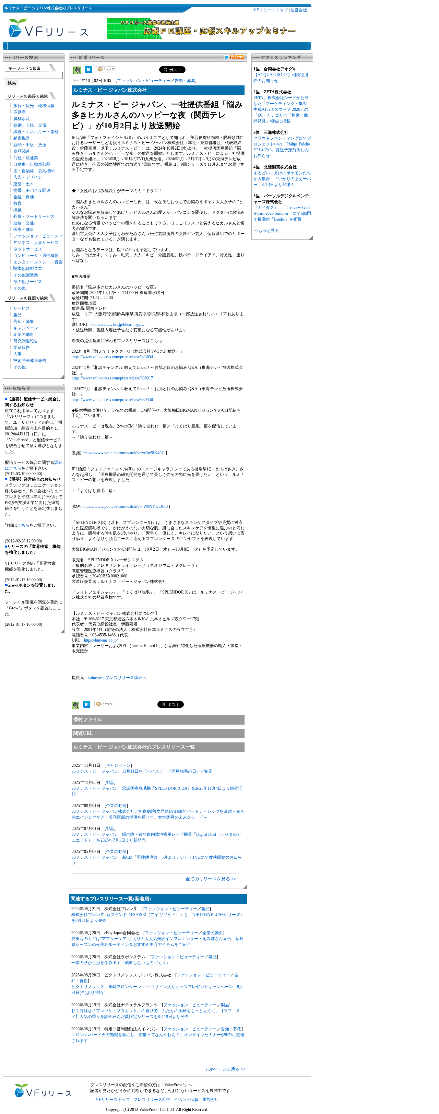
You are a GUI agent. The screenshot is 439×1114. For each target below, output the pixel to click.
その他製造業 (25, 275)
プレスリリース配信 (151, 1099)
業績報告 (21, 347)
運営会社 (298, 10)
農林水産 (21, 118)
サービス (21, 308)
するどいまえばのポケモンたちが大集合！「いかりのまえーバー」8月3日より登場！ (282, 179)
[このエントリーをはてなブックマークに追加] (88, 71)
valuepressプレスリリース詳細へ (117, 677)
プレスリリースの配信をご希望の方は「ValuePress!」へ (141, 1084)
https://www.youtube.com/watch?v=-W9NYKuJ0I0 (125, 506)
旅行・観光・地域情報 (34, 105)
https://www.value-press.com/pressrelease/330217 (112, 378)
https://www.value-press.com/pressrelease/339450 (112, 399)
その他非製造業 (27, 268)
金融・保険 (23, 197)
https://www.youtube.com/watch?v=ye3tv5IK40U (124, 452)
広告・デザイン (27, 177)
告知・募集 (23, 321)
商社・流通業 (25, 157)
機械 (17, 210)
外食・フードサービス (34, 216)
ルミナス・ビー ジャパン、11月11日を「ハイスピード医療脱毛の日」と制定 (142, 771)
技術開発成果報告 (29, 360)
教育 (17, 203)
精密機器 (21, 138)
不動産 (19, 112)
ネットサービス (27, 249)
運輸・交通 (23, 223)
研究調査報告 (25, 341)
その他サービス (27, 281)
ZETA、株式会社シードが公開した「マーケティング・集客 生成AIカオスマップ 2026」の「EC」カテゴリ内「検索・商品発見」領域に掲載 (281, 109)
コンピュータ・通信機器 (36, 255)
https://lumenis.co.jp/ (101, 640)
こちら (23, 525)
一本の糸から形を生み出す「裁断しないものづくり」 (120, 962)
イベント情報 (186, 1099)
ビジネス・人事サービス (36, 242)
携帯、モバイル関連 (31, 190)
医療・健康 (23, 229)
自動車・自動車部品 (31, 164)
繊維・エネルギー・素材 (36, 131)
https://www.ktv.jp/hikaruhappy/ (118, 324)
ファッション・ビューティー (143, 80)
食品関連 (21, 151)
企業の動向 (23, 334)
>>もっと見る (266, 230)
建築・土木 (23, 183)
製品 (17, 315)
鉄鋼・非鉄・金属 (29, 125)
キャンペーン (25, 328)
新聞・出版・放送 (29, 144)
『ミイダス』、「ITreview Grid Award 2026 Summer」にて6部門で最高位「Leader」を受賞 (282, 213)
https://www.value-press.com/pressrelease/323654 (112, 356)
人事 (17, 354)
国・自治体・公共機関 (34, 170)
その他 (19, 288)
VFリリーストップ (270, 10)
